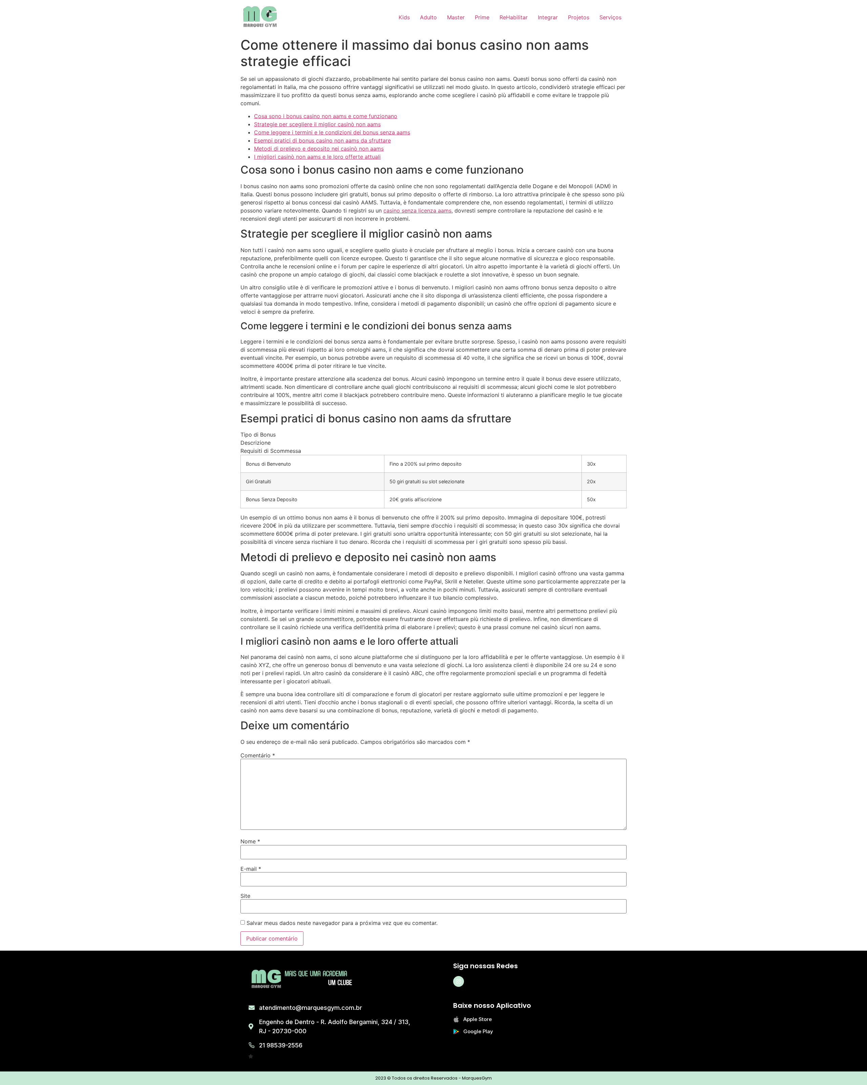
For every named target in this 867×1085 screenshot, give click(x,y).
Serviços (610, 17)
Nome (250, 841)
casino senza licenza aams (417, 210)
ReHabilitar (514, 17)
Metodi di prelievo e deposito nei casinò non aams (319, 148)
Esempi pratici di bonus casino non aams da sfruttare (322, 140)
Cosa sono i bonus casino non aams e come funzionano (325, 116)
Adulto (428, 17)
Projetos (578, 17)
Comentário (257, 755)
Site (245, 896)
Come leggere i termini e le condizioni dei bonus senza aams (332, 132)
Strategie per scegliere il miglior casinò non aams (317, 124)
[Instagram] (458, 981)
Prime (482, 17)
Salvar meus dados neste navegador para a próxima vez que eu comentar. (342, 923)
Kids (404, 17)
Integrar (548, 17)
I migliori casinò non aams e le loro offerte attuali (317, 156)
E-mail (250, 868)
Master (456, 17)
